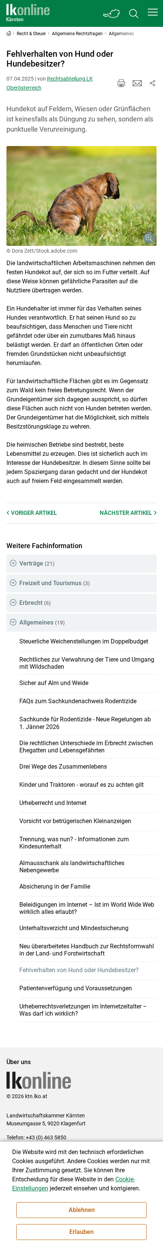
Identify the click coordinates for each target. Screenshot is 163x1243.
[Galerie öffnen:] (81, 196)
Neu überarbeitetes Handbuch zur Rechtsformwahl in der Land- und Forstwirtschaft (86, 950)
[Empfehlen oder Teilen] (152, 83)
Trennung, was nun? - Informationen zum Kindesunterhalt (74, 843)
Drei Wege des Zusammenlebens (63, 766)
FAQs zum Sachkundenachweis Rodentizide (77, 701)
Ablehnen (82, 1209)
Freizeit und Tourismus (54, 583)
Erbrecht (35, 602)
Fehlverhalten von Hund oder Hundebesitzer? (79, 970)
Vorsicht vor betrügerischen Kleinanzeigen (75, 821)
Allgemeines (42, 622)
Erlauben (81, 1231)
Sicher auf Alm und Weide (53, 683)
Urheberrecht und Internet (52, 802)
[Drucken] (121, 83)
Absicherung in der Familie (54, 886)
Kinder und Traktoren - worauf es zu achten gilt (81, 784)
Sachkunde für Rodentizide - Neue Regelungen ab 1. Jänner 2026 (85, 723)
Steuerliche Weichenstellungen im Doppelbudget (83, 641)
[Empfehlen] (137, 83)
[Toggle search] (133, 13)
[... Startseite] (28, 13)
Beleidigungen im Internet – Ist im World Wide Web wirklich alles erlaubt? (86, 908)
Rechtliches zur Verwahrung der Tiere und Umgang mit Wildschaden (86, 663)
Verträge (37, 563)
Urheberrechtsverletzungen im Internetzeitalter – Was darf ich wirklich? (83, 1010)
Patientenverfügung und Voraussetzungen (75, 988)
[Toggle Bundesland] (111, 13)
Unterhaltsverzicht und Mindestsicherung (74, 928)
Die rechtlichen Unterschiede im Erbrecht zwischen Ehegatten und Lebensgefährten (86, 747)
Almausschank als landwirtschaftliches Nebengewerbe (71, 866)
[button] (153, 12)
